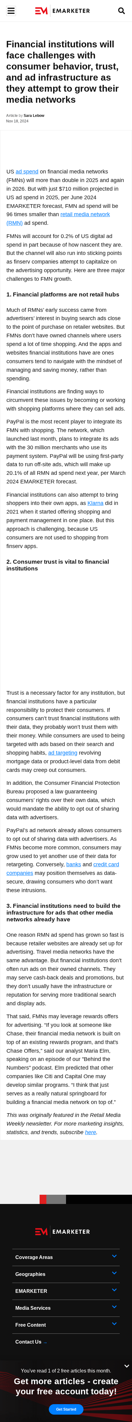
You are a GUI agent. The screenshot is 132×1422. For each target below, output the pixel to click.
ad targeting (62, 753)
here (90, 1132)
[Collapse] (126, 1365)
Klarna (95, 503)
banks (73, 864)
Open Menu (10, 11)
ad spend (27, 172)
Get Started (66, 1409)
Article (12, 115)
